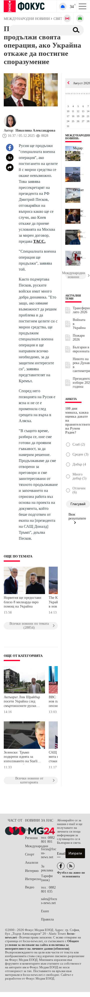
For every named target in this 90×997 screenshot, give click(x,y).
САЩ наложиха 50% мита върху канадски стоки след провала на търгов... (79, 255)
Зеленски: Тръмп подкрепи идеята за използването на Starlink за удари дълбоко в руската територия (22, 757)
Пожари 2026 (79, 337)
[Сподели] (10, 167)
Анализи (31, 862)
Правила (47, 919)
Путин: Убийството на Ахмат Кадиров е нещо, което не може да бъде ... (79, 213)
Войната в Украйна (79, 324)
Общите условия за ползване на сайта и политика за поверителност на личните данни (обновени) (42, 944)
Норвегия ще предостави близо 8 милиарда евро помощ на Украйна (22, 602)
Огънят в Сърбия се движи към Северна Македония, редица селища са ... (79, 192)
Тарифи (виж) (47, 878)
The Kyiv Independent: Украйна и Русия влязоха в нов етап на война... (79, 171)
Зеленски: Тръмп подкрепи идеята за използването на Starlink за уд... (79, 234)
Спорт (29, 854)
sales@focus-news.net (49, 901)
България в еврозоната (81, 349)
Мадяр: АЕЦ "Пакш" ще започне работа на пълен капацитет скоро (79, 150)
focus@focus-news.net (48, 853)
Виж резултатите (77, 516)
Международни (33, 846)
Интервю (31, 871)
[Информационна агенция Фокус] (60, 866)
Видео (29, 887)
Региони (31, 838)
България (32, 830)
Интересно (33, 879)
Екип (45, 911)
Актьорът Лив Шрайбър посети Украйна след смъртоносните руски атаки (22, 702)
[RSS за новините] (70, 866)
